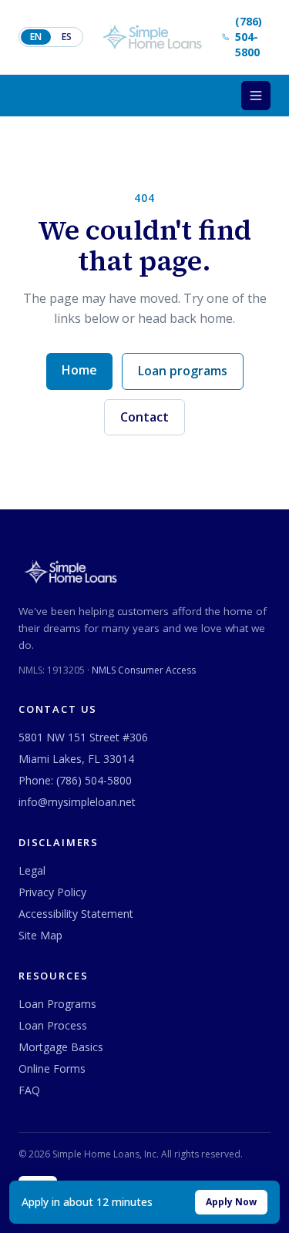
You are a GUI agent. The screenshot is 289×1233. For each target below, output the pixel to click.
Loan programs (182, 370)
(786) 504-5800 (94, 780)
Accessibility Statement (75, 913)
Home (79, 369)
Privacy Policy (52, 892)
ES (67, 36)
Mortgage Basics (60, 1047)
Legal (31, 870)
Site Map (40, 935)
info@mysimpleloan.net (77, 802)
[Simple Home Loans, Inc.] (153, 37)
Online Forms (52, 1068)
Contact (144, 416)
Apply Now (231, 1201)
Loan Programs (57, 1003)
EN (36, 36)
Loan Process (52, 1025)
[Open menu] (256, 95)
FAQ (29, 1090)
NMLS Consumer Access (144, 670)
